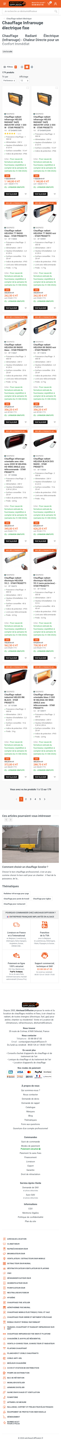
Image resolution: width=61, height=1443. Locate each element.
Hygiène (11, 1298)
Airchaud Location (16, 1239)
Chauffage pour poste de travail (16, 899)
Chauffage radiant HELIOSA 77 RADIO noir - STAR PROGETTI (44, 233)
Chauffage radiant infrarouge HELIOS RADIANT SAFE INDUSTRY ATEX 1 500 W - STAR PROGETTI (15, 122)
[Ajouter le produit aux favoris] (26, 194)
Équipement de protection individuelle (26, 1412)
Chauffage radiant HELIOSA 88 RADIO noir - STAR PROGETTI (44, 347)
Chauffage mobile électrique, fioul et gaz (28, 1312)
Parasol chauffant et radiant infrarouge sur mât (30, 1328)
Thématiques (30, 1120)
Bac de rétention (15, 1378)
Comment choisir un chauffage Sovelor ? (25, 866)
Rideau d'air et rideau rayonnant (23, 1322)
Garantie (30, 1170)
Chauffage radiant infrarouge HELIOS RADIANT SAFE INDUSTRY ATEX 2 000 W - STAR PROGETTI (44, 122)
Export (31, 1166)
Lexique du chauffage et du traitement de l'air (30, 1059)
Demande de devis (30, 1099)
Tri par (5, 76)
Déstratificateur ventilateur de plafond (28, 1268)
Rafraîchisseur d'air (17, 1249)
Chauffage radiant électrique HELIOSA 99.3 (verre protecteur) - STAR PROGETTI (44, 582)
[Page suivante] (45, 799)
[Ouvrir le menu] (4, 3)
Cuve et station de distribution (23, 1368)
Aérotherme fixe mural (18, 1307)
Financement (30, 1157)
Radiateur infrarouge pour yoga (16, 893)
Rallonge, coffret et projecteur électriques (30, 1407)
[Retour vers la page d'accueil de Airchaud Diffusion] (17, 3)
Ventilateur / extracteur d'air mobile (26, 1258)
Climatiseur (13, 1244)
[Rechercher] (56, 11)
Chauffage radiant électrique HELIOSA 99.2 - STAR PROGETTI (15, 581)
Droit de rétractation (30, 1174)
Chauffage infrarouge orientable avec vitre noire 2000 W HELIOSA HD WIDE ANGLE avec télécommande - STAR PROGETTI (15, 465)
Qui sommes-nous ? (30, 1090)
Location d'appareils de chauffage (30, 1062)
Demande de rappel (30, 1103)
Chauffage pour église (42, 899)
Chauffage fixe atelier (18, 1302)
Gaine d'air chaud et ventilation (23, 1392)
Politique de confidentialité (30, 1217)
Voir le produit (11, 194)
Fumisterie (12, 1397)
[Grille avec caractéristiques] (27, 67)
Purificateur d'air (16, 1288)
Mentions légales (30, 1213)
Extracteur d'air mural (19, 1263)
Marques (30, 1111)
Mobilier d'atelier (16, 1383)
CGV (30, 1208)
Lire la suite (7, 51)
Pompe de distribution (18, 1373)
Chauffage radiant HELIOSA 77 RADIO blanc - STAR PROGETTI (15, 233)
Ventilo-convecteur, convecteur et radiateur (30, 1343)
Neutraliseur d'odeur (18, 1293)
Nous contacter (30, 1094)
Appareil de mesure (16, 1402)
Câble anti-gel (14, 1358)
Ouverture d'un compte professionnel (30, 1128)
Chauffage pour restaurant (14, 904)
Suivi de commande (30, 1141)
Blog (30, 1116)
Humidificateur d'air (17, 1283)
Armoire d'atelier (15, 1387)
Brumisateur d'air (16, 1254)
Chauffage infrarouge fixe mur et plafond (28, 1334)
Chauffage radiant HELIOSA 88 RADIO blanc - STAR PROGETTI (15, 347)
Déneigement (13, 1417)
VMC (9, 1273)
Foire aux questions (30, 1124)
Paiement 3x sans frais (30, 1153)
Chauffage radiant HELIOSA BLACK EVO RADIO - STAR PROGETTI (43, 463)
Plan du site (30, 1221)
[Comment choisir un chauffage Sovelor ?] (30, 843)
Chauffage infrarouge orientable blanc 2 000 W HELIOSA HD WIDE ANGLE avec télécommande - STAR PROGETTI (44, 701)
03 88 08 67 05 (44, 969)
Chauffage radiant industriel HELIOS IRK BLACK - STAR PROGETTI (14, 698)
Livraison (30, 1161)
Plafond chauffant (17, 1348)
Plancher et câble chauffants (22, 1353)
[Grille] (22, 67)
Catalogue (30, 1107)
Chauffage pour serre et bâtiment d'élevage (29, 1317)
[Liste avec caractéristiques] (31, 67)
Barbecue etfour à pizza (13, 1423)
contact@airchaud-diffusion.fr (33, 1041)
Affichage (23, 76)
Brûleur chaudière (16, 1363)
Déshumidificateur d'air (19, 1278)
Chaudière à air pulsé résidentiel (24, 1339)
